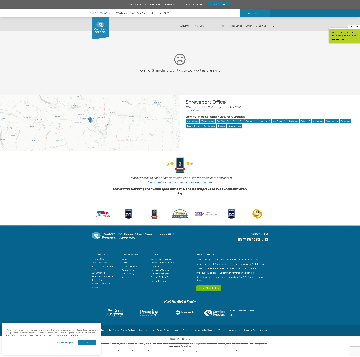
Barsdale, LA (209, 126)
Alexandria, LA (234, 126)
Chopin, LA (318, 121)
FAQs (94, 291)
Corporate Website (160, 270)
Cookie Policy (128, 274)
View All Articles (209, 288)
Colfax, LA (305, 121)
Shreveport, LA (207, 121)
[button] (186, 25)
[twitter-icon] (253, 240)
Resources (219, 26)
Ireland (232, 311)
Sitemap (125, 277)
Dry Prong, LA (279, 121)
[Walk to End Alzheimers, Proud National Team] (205, 216)
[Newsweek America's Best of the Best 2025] (154, 218)
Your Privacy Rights (160, 274)
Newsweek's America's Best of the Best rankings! (180, 182)
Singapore (241, 311)
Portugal (232, 315)
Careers (249, 26)
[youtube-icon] (258, 240)
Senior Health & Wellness (103, 276)
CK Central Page (158, 281)
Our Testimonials (129, 266)
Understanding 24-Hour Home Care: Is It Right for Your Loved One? (227, 260)
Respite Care (97, 280)
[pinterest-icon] (249, 240)
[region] (51, 339)
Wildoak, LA (192, 121)
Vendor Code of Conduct (163, 263)
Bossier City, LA (193, 126)
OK (87, 342)
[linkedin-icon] (244, 240)
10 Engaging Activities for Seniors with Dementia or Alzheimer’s (225, 273)
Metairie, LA (265, 121)
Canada (251, 311)
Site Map (263, 330)
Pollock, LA (237, 121)
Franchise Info (157, 266)
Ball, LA (221, 126)
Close (355, 27)
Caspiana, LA (332, 121)
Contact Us (261, 26)
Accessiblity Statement (161, 259)
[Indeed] (262, 240)
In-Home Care (98, 259)
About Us (184, 26)
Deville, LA (293, 121)
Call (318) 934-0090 (100, 13)
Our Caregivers (98, 273)
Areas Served (236, 26)
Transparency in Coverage (229, 330)
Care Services (201, 26)
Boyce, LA (345, 121)
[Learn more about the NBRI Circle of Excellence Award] (257, 218)
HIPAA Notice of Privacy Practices (121, 330)
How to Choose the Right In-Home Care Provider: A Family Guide (226, 268)
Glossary (96, 287)
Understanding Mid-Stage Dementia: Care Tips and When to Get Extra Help (230, 264)
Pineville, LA (251, 121)
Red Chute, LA (223, 121)
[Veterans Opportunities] (102, 218)
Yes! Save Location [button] (217, 4)
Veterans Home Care (101, 284)
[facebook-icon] (240, 240)
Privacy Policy (128, 270)
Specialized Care (99, 263)
